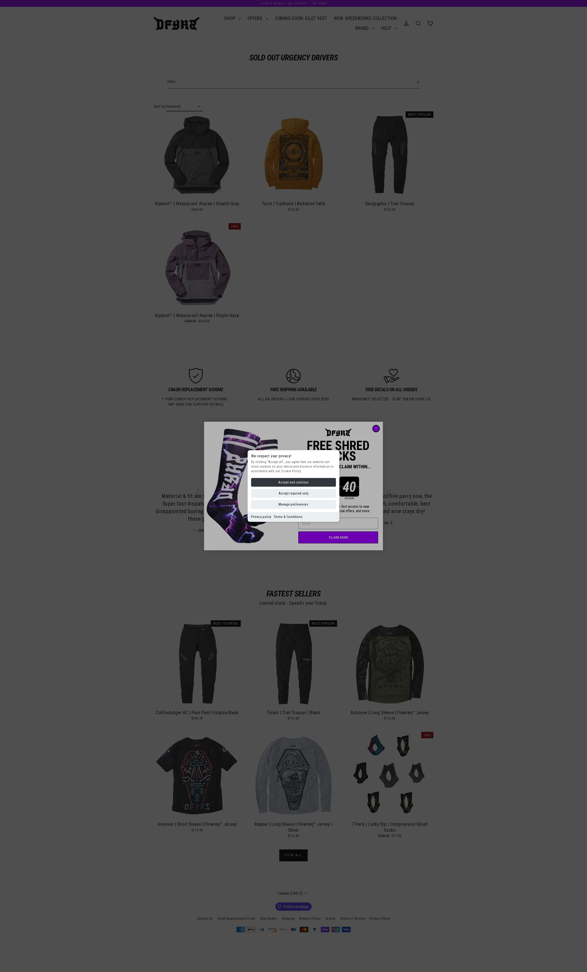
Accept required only (294, 493)
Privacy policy (261, 517)
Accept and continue (293, 482)
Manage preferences (293, 504)
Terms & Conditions (288, 517)
